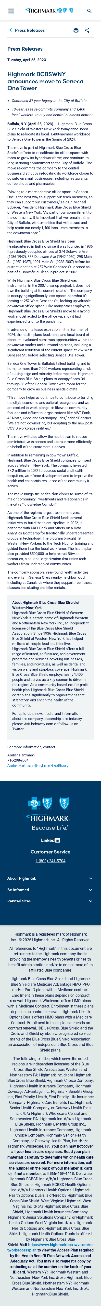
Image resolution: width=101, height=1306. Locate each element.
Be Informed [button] (18, 889)
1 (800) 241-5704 (50, 860)
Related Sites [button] (18, 901)
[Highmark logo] (49, 10)
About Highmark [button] (21, 878)
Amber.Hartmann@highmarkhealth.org (37, 765)
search (89, 11)
